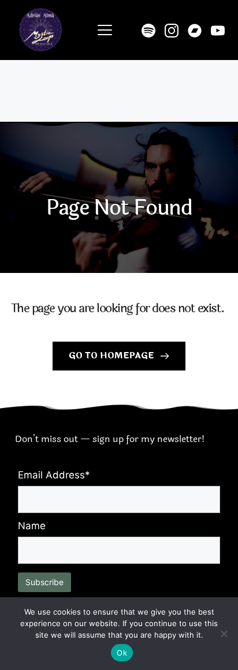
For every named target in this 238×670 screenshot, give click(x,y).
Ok (122, 652)
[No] (223, 633)
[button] (105, 30)
